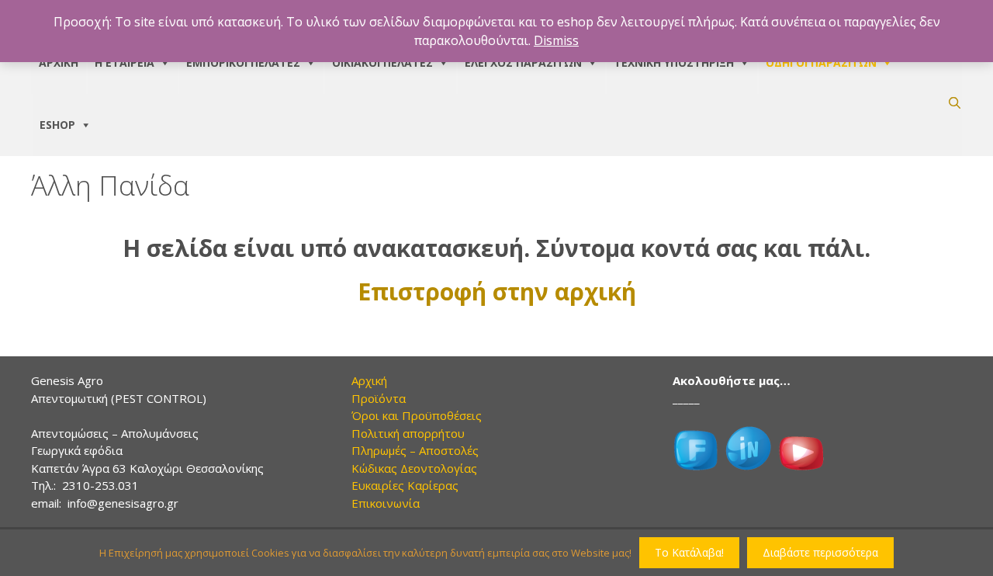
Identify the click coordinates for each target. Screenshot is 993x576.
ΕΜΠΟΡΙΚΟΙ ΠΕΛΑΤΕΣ (243, 62)
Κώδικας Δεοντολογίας (414, 468)
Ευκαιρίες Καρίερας (404, 485)
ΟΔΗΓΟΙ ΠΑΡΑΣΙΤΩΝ (821, 62)
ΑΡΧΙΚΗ (58, 62)
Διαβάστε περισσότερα (820, 552)
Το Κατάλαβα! (689, 552)
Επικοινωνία (385, 503)
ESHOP (57, 124)
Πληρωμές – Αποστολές (415, 450)
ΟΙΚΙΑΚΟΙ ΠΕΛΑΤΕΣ (382, 62)
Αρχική (369, 380)
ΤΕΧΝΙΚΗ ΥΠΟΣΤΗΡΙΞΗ (674, 62)
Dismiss (556, 40)
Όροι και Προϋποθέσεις (416, 415)
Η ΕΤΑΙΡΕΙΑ (124, 62)
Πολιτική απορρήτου (408, 433)
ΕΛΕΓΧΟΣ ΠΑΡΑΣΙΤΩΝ (523, 62)
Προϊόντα (378, 398)
